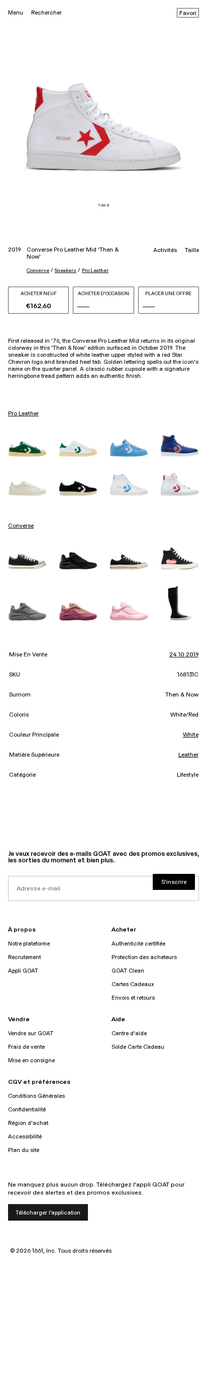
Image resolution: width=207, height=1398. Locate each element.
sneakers (65, 270)
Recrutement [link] (24, 957)
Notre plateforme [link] (29, 944)
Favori (187, 14)
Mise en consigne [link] (31, 1060)
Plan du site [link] (23, 1150)
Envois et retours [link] (133, 998)
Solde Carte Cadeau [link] (138, 1047)
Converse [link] (21, 526)
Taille (192, 251)
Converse (38, 270)
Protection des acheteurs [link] (144, 957)
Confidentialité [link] (27, 1109)
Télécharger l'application (48, 1213)
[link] (27, 449)
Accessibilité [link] (25, 1136)
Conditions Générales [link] (36, 1096)
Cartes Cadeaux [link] (133, 984)
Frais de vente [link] (26, 1047)
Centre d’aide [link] (129, 1033)
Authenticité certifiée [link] (138, 944)
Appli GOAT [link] (23, 971)
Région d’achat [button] (28, 1123)
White (190, 735)
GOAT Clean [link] (128, 971)
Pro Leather (95, 270)
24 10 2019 (183, 655)
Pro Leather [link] (23, 414)
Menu (15, 13)
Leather (188, 755)
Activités (165, 251)
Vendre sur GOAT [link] (30, 1033)
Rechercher (46, 13)
